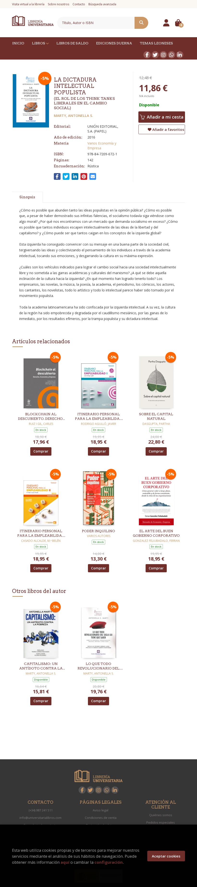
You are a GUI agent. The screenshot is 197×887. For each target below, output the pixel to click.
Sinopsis (27, 197)
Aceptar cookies (166, 856)
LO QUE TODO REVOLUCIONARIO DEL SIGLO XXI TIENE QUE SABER (98, 666)
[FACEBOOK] (147, 54)
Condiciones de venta (101, 817)
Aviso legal (100, 810)
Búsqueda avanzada (102, 4)
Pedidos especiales (160, 822)
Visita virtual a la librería (28, 4)
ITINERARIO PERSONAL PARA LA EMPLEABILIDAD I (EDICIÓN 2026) (98, 416)
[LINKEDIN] (179, 54)
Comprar (40, 451)
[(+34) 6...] (171, 54)
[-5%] (41, 381)
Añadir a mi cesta (165, 117)
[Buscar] (141, 23)
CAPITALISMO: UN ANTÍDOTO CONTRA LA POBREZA (41, 666)
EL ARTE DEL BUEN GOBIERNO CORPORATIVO (156, 533)
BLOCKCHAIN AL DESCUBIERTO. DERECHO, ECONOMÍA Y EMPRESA (41, 416)
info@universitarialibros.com (40, 817)
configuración (108, 862)
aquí (65, 862)
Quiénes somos (160, 815)
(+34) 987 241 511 (41, 810)
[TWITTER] (155, 54)
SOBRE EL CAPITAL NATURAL (156, 416)
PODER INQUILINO (98, 531)
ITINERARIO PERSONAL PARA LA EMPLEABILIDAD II (40, 533)
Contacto (79, 4)
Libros (39, 43)
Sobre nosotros (58, 4)
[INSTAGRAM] (163, 54)
